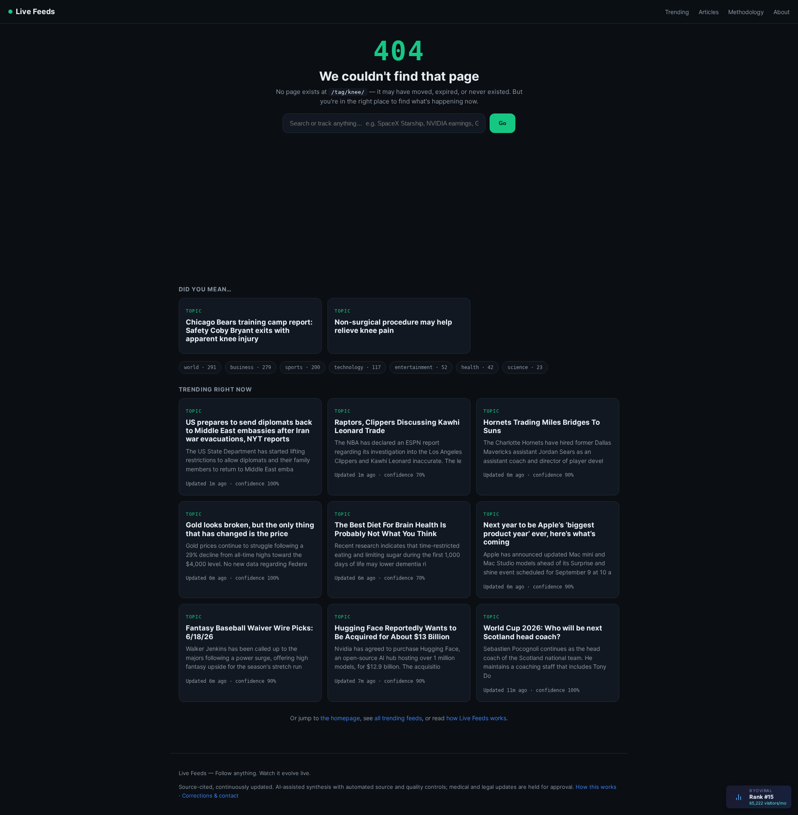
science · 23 (524, 367)
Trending (677, 11)
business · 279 (250, 367)
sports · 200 (302, 367)
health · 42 (477, 367)
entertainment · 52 (421, 367)
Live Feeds (35, 11)
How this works (596, 786)
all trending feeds (398, 717)
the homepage (340, 717)
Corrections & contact (210, 795)
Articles (709, 11)
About (781, 11)
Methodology (746, 11)
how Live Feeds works (476, 717)
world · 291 (200, 367)
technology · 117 (357, 367)
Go (502, 123)
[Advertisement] (399, 215)
